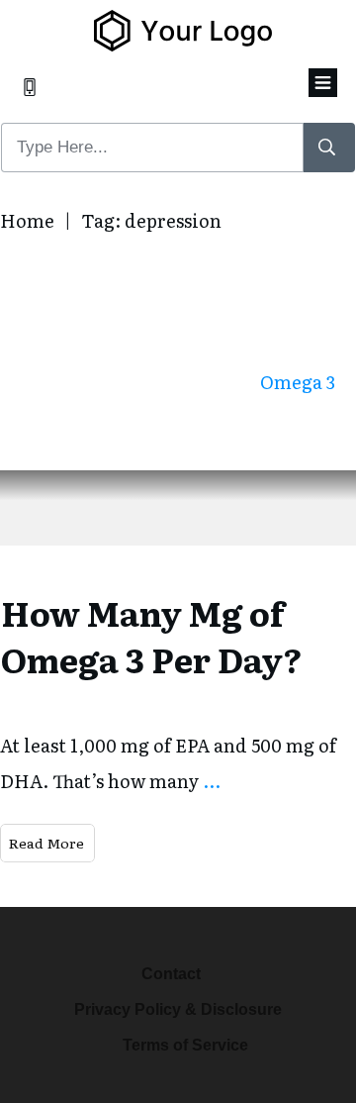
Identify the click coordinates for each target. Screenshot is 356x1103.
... (212, 780)
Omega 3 (297, 381)
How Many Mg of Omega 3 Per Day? (152, 635)
